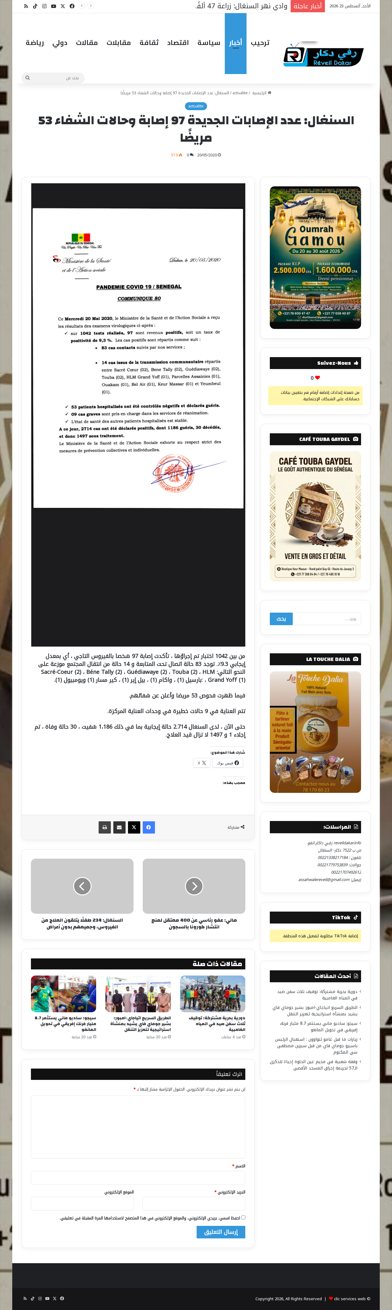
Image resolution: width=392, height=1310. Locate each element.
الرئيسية (259, 93)
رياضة (35, 42)
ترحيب (260, 42)
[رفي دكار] (325, 51)
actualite (240, 93)
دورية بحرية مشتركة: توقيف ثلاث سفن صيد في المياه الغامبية (217, 1024)
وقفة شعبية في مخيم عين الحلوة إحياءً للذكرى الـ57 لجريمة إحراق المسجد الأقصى (313, 1065)
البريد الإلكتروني (229, 1192)
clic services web (350, 1299)
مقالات (87, 42)
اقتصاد (178, 42)
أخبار (235, 42)
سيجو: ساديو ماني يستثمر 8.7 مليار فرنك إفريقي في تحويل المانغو (65, 1024)
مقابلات (119, 42)
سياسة (209, 42)
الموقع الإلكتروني (119, 1192)
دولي (59, 42)
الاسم (238, 1166)
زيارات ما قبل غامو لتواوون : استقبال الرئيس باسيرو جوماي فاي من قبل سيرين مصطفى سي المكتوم (316, 1046)
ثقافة (149, 42)
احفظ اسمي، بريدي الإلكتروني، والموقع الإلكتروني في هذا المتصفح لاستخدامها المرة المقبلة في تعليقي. (150, 1218)
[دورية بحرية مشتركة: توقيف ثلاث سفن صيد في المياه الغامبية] (212, 994)
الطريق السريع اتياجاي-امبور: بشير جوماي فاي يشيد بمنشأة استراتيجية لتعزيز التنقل (140, 1024)
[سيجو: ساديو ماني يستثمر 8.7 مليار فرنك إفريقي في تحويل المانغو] (63, 994)
